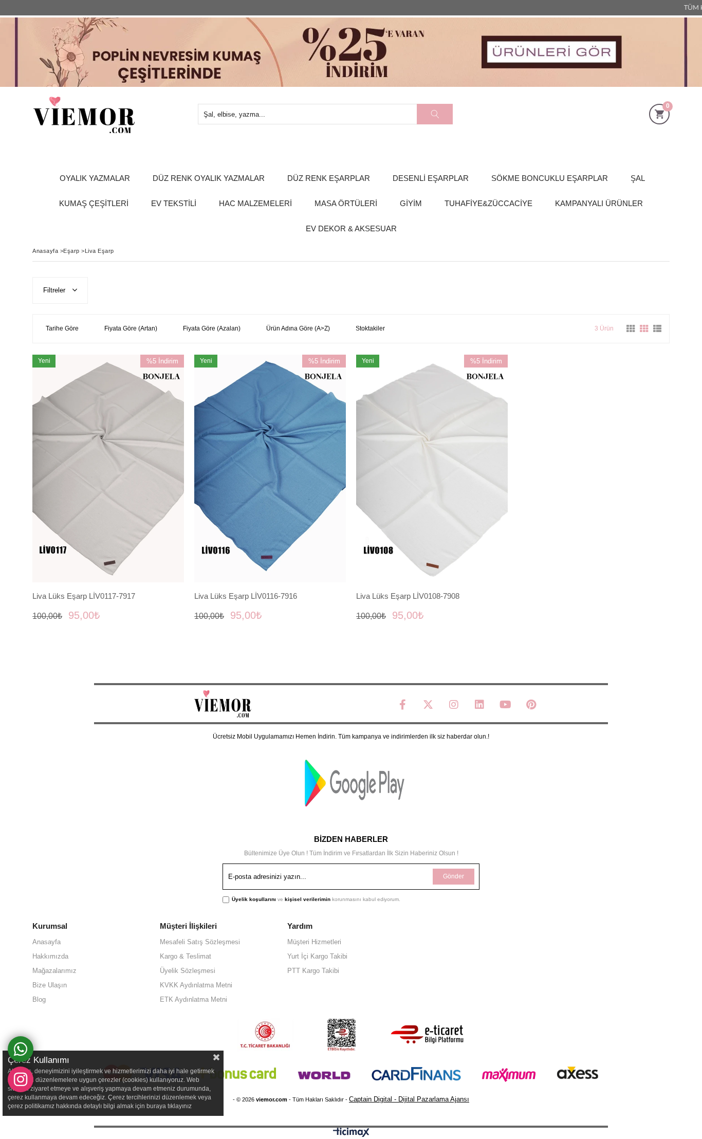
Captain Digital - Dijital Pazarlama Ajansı (409, 1099)
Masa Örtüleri (346, 203)
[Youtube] (505, 704)
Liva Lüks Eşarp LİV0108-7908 (407, 596)
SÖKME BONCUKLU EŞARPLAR (549, 178)
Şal (638, 178)
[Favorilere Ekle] (108, 468)
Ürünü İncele (145, 468)
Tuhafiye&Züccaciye (488, 203)
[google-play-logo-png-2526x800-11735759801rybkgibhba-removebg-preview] (355, 783)
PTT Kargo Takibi (313, 971)
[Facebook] (402, 704)
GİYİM (411, 203)
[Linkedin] (479, 704)
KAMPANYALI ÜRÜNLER (599, 203)
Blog (39, 999)
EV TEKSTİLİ (173, 203)
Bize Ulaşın (49, 985)
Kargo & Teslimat (185, 956)
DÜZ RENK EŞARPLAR (328, 178)
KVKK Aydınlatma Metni (196, 985)
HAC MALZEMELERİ (255, 203)
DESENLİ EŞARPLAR (431, 178)
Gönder (453, 876)
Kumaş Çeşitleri (93, 203)
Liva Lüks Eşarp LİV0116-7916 (245, 596)
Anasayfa (46, 942)
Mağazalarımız (54, 971)
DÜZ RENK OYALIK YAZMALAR (209, 178)
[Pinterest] (531, 704)
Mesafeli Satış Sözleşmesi (200, 942)
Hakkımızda (50, 956)
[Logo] (222, 704)
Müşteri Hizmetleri (314, 942)
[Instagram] (454, 704)
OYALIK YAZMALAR (95, 178)
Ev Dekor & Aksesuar (351, 228)
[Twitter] (428, 704)
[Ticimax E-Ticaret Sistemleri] (351, 1134)
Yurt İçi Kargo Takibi (317, 956)
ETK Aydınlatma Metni (193, 999)
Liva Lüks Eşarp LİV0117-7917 (83, 596)
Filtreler (55, 290)
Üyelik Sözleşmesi (187, 971)
